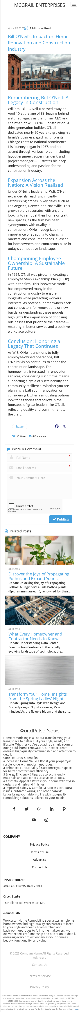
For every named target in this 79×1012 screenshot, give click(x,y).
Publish (62, 519)
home (20, 426)
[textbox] (39, 5)
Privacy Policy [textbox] (39, 844)
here (76, 1009)
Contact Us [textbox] (39, 867)
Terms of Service (39, 976)
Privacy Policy (39, 987)
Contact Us (39, 965)
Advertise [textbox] (39, 859)
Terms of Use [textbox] (39, 852)
